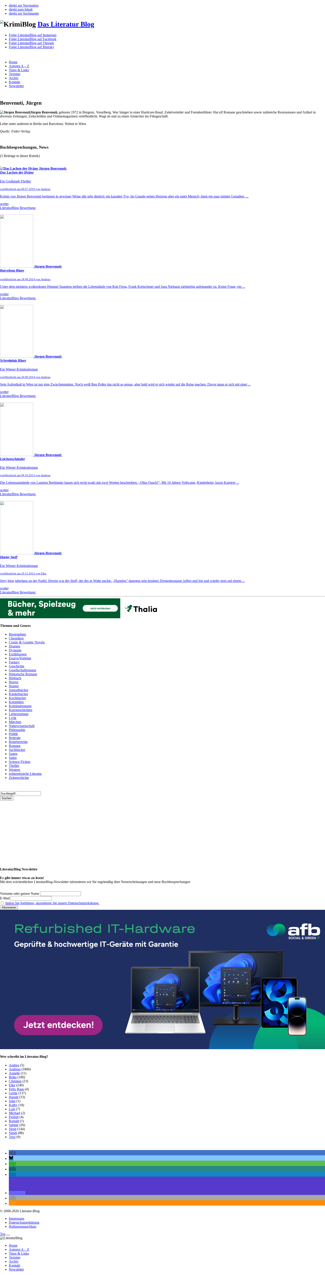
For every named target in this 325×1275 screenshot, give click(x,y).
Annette (14, 1073)
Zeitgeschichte (19, 778)
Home (13, 62)
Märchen (15, 722)
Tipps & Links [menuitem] (19, 1253)
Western (14, 770)
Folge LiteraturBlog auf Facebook (32, 39)
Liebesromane (19, 714)
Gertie (13, 1093)
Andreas (15, 1069)
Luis (12, 1109)
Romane (15, 746)
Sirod (12, 1129)
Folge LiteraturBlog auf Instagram (32, 35)
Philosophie (17, 730)
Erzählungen (18, 654)
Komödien (16, 702)
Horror (13, 682)
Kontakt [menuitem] (14, 1265)
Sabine (13, 1125)
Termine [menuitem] (14, 1257)
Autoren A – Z (19, 66)
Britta (13, 1077)
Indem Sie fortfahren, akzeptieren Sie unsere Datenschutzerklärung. (52, 903)
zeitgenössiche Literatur (25, 774)
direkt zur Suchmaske (24, 13)
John (12, 1101)
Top (3, 1234)
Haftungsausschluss (22, 1226)
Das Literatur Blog (66, 24)
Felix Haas (16, 1089)
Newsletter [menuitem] (16, 1269)
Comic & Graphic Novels (27, 642)
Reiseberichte (18, 742)
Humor (14, 686)
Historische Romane (23, 674)
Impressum (16, 1218)
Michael (14, 1113)
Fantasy (14, 662)
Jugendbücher (18, 690)
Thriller (14, 766)
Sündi (13, 1133)
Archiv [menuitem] (14, 1261)
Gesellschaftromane (22, 670)
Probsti (14, 1117)
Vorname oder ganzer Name (19, 893)
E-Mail (5, 898)
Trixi (12, 1137)
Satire (13, 758)
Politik (13, 734)
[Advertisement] (132, 831)
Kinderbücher (18, 694)
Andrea (14, 1065)
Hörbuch (15, 678)
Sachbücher (17, 750)
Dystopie (15, 650)
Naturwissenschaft (21, 726)
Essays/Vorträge (20, 658)
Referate (15, 738)
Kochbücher (17, 698)
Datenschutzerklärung (24, 1222)
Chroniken (16, 638)
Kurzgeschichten (20, 710)
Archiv (14, 78)
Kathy (13, 1105)
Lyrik (12, 718)
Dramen (14, 646)
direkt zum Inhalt (20, 9)
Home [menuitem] (13, 1245)
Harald (13, 1097)
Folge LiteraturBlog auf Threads (31, 43)
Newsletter (16, 86)
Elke (12, 1085)
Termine (14, 74)
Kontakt (14, 82)
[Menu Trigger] (8, 1235)
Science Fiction (19, 762)
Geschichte (16, 666)
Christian (15, 1081)
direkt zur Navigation (23, 5)
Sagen (13, 754)
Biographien (17, 634)
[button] (12, 1153)
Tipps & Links (19, 70)
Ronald (14, 1121)
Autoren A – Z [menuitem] (19, 1249)
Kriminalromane (20, 706)
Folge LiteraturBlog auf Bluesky (31, 47)
